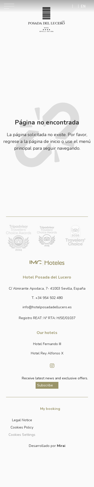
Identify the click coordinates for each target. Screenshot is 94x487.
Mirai (61, 445)
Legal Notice (22, 420)
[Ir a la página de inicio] (46, 19)
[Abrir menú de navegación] (9, 6)
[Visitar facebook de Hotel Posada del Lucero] (42, 366)
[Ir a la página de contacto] (75, 6)
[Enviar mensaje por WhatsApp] (70, 6)
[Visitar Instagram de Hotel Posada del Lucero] (52, 366)
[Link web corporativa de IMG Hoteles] (47, 262)
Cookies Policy (22, 427)
